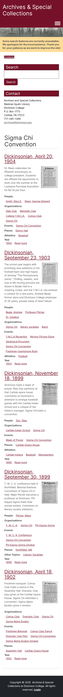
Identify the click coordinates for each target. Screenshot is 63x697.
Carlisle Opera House (28, 444)
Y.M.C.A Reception (16, 336)
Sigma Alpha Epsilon (17, 621)
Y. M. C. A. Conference (19, 535)
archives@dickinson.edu (18, 122)
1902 (9, 658)
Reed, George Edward (37, 201)
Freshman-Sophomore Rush (21, 351)
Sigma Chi (11, 220)
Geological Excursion (17, 341)
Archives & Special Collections (27, 10)
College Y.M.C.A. (15, 215)
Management (46, 454)
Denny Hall (22, 230)
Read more (21, 243)
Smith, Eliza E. (14, 201)
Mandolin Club (28, 210)
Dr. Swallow (12, 317)
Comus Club (35, 215)
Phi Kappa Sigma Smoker (20, 544)
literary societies (29, 326)
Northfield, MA (24, 549)
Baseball (23, 235)
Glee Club (11, 210)
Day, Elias (21, 420)
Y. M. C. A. (12, 525)
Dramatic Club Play (17, 636)
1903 (9, 363)
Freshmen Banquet (16, 631)
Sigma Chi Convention (28, 225)
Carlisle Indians (14, 454)
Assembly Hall (14, 650)
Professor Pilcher (34, 312)
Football (22, 356)
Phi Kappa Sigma (45, 525)
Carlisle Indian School (18, 430)
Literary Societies (33, 554)
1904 (9, 243)
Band (45, 326)
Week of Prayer (14, 440)
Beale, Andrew (14, 312)
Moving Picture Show (42, 336)
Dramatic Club (31, 616)
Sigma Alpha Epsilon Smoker (22, 640)
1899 (9, 462)
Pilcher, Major (23, 515)
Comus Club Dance (41, 631)
